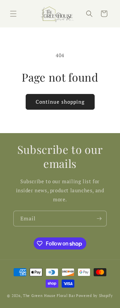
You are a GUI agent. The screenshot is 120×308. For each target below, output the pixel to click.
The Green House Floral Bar (49, 295)
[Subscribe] (99, 218)
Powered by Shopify (94, 295)
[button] (13, 13)
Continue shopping (60, 101)
